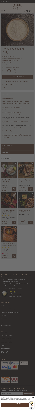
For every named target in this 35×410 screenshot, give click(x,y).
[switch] (31, 408)
